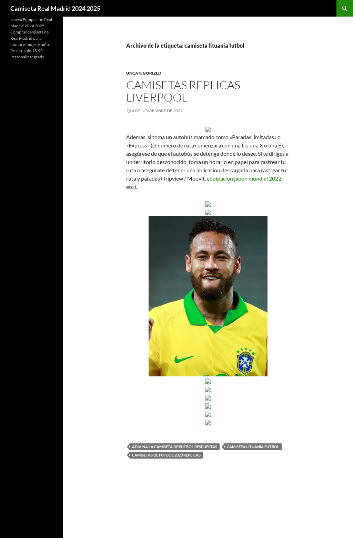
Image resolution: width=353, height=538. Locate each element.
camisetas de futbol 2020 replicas (166, 455)
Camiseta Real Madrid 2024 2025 (55, 8)
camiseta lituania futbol (253, 446)
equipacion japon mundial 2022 (244, 178)
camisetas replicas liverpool (183, 91)
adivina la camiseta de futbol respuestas (174, 446)
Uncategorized (143, 73)
